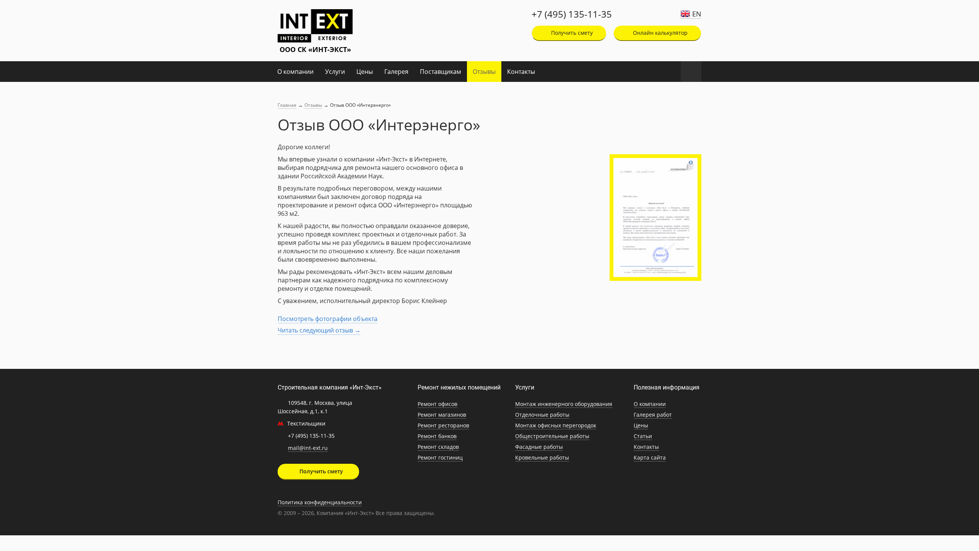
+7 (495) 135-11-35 (572, 14)
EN (696, 13)
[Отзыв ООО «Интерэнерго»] (655, 217)
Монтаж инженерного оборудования (563, 404)
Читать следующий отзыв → (319, 330)
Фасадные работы (539, 446)
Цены (364, 71)
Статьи (643, 436)
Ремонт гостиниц (440, 457)
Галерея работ (653, 414)
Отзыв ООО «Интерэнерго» (360, 105)
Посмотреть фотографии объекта (327, 319)
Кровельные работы (542, 457)
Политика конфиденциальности (320, 502)
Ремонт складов (438, 446)
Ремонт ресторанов (443, 425)
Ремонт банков (437, 436)
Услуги (335, 71)
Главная (287, 105)
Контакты (521, 71)
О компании (295, 71)
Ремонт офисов (437, 404)
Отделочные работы (542, 414)
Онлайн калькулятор (659, 32)
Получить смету (571, 32)
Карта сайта (650, 457)
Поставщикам (440, 71)
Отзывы (484, 71)
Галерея (396, 71)
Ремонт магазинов (442, 414)
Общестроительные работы (552, 436)
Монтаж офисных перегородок (555, 425)
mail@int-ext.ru (308, 448)
